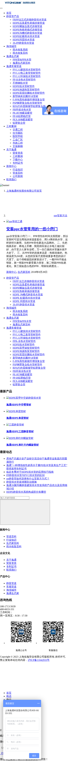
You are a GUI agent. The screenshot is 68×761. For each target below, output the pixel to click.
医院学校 (18, 136)
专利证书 (18, 162)
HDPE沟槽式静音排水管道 (27, 33)
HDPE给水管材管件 (24, 86)
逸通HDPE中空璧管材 (18, 404)
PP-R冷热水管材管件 (24, 79)
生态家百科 (24, 272)
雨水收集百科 (20, 53)
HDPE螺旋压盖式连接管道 (27, 26)
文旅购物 (18, 146)
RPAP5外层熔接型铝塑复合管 (29, 106)
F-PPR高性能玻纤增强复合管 (29, 99)
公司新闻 (18, 176)
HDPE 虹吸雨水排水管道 (26, 297)
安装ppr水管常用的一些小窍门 (32, 229)
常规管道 (11, 586)
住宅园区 (18, 133)
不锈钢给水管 (20, 83)
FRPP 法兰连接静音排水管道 (28, 281)
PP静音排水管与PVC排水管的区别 (25, 475)
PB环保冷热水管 (22, 109)
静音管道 (11, 583)
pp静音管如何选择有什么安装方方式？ (27, 478)
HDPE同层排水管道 (24, 39)
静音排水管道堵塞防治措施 (21, 482)
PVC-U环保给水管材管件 (27, 76)
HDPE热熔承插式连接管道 (27, 29)
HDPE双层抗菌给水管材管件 (29, 93)
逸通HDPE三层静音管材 (20, 431)
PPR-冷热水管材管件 (24, 341)
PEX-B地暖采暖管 (23, 119)
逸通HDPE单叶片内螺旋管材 (22, 444)
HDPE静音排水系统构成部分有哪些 (26, 492)
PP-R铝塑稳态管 (22, 116)
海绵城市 (11, 46)
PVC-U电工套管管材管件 (27, 73)
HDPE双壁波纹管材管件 (26, 347)
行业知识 (18, 169)
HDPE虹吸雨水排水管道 (26, 36)
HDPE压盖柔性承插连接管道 (29, 23)
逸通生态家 (12, 56)
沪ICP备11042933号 (38, 660)
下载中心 (18, 159)
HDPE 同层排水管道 (24, 301)
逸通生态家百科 (21, 63)
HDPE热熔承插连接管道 (26, 291)
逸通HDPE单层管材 (17, 418)
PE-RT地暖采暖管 (22, 113)
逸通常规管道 (14, 66)
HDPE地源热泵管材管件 (26, 89)
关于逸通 (11, 149)
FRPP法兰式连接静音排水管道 (29, 19)
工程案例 (11, 126)
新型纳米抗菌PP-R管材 (25, 96)
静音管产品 (12, 16)
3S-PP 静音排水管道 (24, 304)
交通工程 (18, 129)
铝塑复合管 (19, 123)
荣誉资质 (18, 153)
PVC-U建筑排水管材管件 (27, 69)
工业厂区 (18, 139)
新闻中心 (11, 166)
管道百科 (18, 172)
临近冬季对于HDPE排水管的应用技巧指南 (30, 472)
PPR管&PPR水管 (22, 59)
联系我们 (11, 179)
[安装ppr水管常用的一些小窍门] (14, 221)
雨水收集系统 (20, 49)
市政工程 (18, 143)
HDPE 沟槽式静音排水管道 (28, 294)
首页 (8, 13)
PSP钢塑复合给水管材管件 (27, 103)
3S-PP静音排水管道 (23, 43)
